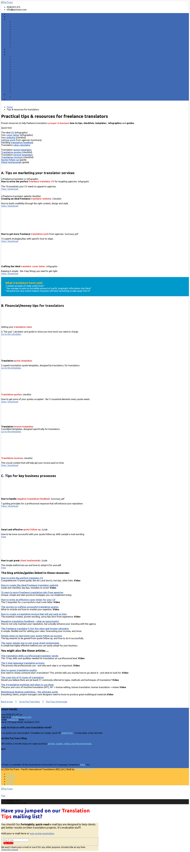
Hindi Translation (21, 69)
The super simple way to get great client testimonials (30, 643)
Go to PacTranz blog (29, 701)
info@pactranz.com (21, 717)
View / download (9, 189)
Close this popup (9, 849)
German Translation (22, 67)
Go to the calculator (11, 334)
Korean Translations (22, 77)
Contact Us (12, 719)
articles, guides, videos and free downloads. (70, 744)
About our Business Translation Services (32, 22)
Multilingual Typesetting (24, 27)
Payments (12, 776)
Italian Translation (21, 72)
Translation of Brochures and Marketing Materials (37, 29)
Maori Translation (21, 79)
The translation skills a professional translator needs (29, 656)
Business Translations (18, 19)
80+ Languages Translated (25, 57)
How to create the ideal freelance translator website (29, 585)
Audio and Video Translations (27, 47)
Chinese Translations (22, 62)
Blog (9, 94)
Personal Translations (19, 52)
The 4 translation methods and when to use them (27, 684)
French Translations (22, 64)
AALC (83, 764)
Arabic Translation (21, 59)
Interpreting (13, 49)
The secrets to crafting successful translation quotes (30, 607)
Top (3, 795)
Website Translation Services (26, 39)
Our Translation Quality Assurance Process (34, 24)
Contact (11, 99)
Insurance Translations (23, 42)
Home (10, 14)
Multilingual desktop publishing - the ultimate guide (29, 692)
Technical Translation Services (27, 32)
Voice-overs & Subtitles (24, 44)
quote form (67, 733)
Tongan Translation (22, 92)
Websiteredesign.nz (85, 769)
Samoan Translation (22, 84)
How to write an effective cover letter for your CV (28, 599)
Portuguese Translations (24, 82)
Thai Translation (20, 89)
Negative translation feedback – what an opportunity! (30, 621)
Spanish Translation (22, 87)
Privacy (10, 779)
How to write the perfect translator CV (22, 578)
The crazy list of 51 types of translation (22, 677)
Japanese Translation (23, 74)
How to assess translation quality (19, 670)
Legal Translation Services (25, 34)
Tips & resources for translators (28, 97)
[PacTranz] (7, 2)
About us (11, 17)
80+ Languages (15, 54)
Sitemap (11, 781)
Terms (10, 784)
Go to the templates (11, 368)
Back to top (7, 701)
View (3, 536)
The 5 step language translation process (23, 663)
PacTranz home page (56, 701)
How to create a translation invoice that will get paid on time (34, 614)
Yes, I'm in (8, 843)
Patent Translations (22, 37)
